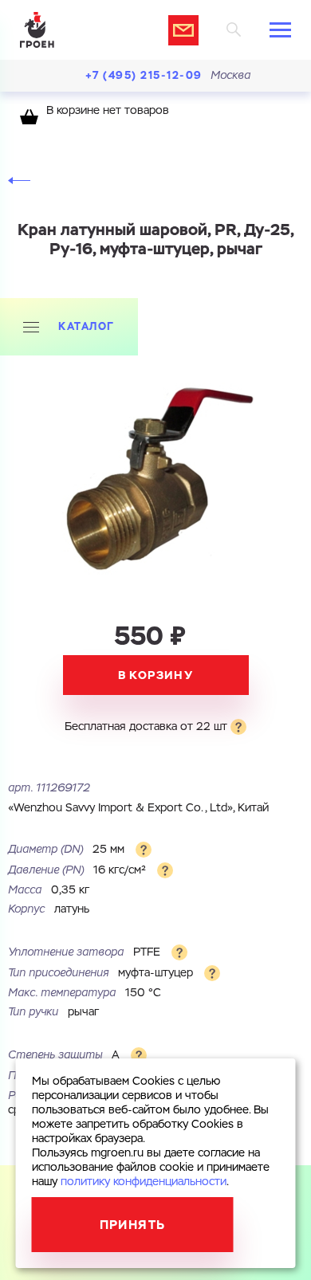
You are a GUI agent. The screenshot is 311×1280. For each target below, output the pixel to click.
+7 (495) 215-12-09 (144, 75)
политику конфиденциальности (143, 1182)
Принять (133, 1224)
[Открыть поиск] (234, 29)
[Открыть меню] (280, 29)
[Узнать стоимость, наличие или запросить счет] (183, 30)
